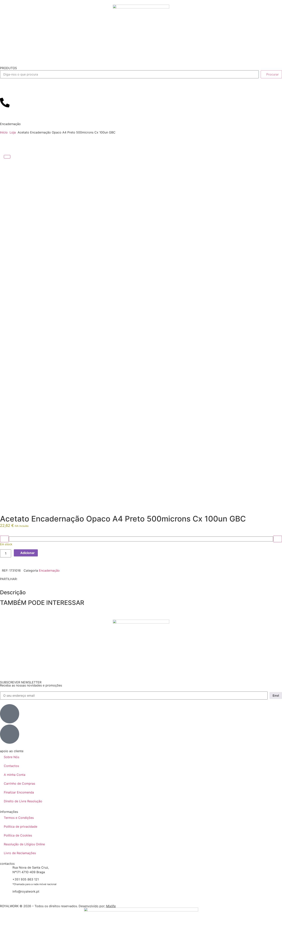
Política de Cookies (18, 835)
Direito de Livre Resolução (23, 801)
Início (4, 132)
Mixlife (111, 906)
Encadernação (10, 124)
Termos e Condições (19, 818)
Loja (13, 132)
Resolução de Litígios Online (24, 844)
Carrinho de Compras (19, 783)
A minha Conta (14, 775)
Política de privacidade (20, 826)
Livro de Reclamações (20, 853)
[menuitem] (10, 68)
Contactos (11, 766)
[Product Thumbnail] (7, 156)
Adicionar (27, 553)
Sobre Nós (11, 757)
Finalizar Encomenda (19, 792)
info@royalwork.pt (25, 891)
